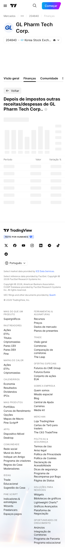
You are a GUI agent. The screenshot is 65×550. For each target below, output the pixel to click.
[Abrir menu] (5, 5)
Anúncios (39, 527)
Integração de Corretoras (42, 533)
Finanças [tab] (29, 78)
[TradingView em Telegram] (49, 245)
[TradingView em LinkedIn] (40, 245)
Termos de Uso (43, 446)
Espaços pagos (13, 513)
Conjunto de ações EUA (45, 377)
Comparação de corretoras (43, 351)
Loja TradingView (44, 421)
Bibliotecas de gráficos (47, 498)
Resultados (10, 387)
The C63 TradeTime (45, 432)
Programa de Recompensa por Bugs (47, 475)
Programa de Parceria (47, 538)
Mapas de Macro (13, 418)
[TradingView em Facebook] (14, 245)
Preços (38, 322)
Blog (36, 398)
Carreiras (39, 406)
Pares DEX (10, 349)
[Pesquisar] (34, 5)
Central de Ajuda (44, 402)
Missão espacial (43, 394)
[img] (54, 40)
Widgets (39, 494)
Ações (7, 329)
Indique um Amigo (14, 456)
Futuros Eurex (42, 371)
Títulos (7, 337)
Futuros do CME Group (47, 368)
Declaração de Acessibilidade (42, 464)
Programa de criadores (17, 460)
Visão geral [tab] (11, 78)
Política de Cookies (45, 458)
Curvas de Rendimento (17, 410)
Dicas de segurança (45, 469)
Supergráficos (12, 318)
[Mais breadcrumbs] (22, 16)
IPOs (6, 395)
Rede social (10, 448)
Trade (7, 479)
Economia (9, 383)
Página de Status (44, 480)
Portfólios (9, 406)
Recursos (39, 318)
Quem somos (41, 390)
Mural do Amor (12, 452)
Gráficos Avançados (45, 506)
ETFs (6, 333)
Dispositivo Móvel (14, 433)
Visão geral (40, 341)
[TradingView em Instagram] (32, 245)
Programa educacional (47, 542)
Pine (6, 353)
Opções (8, 414)
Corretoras (40, 345)
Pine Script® (11, 422)
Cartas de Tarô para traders (46, 427)
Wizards (8, 505)
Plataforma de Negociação (42, 512)
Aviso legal (40, 450)
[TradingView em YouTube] (23, 245)
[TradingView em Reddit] (6, 254)
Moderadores (11, 468)
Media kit (39, 410)
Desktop (9, 437)
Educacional (11, 483)
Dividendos (10, 391)
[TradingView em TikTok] (58, 245)
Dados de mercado (45, 326)
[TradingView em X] (6, 245)
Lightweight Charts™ (46, 502)
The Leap (39, 356)
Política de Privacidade (47, 454)
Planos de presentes (46, 330)
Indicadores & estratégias (12, 500)
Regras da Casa (13, 464)
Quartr (52, 295)
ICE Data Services (45, 271)
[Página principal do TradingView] (13, 5)
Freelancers (10, 509)
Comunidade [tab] (49, 78)
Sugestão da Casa (14, 487)
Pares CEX (10, 345)
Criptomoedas (12, 341)
